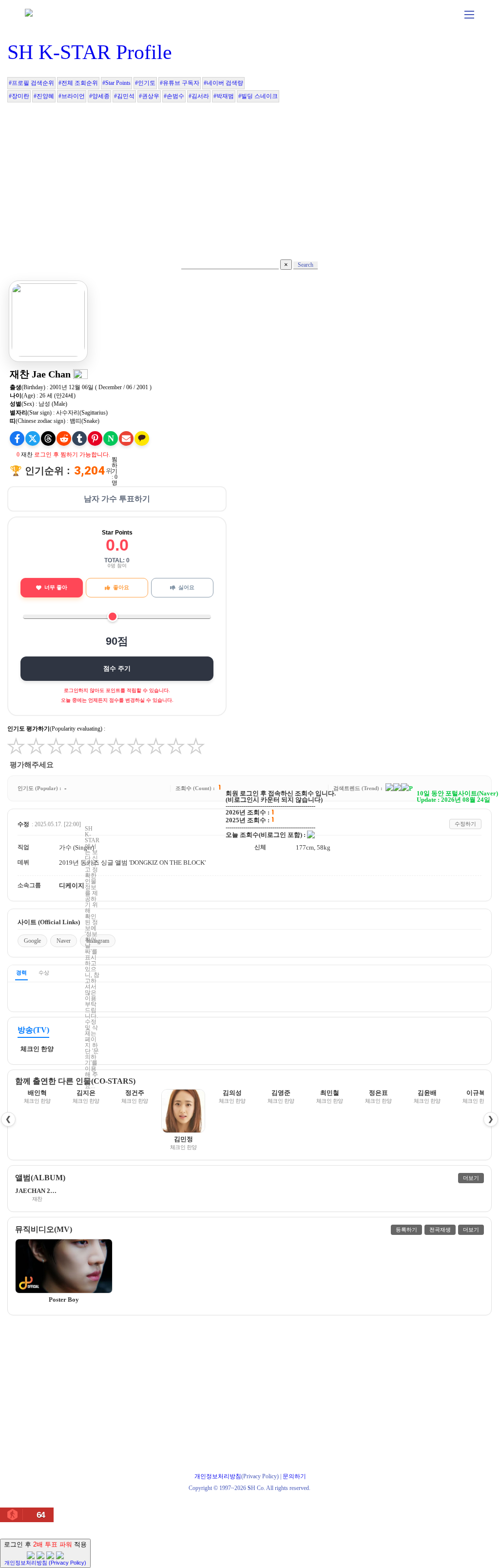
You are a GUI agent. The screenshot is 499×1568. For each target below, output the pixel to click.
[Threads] (48, 438)
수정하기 (465, 824)
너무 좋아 (55, 587)
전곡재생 (440, 1229)
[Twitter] (32, 438)
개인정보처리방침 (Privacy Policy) (45, 1563)
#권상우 (149, 96)
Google (32, 940)
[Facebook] (17, 438)
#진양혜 (44, 96)
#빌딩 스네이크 (258, 96)
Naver (64, 940)
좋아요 (121, 587)
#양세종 (99, 96)
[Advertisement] (249, 176)
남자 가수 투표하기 (117, 499)
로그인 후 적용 (45, 1553)
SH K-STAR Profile (89, 52)
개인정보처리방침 (217, 1476)
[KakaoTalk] (141, 438)
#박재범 (223, 96)
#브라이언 (71, 96)
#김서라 (199, 96)
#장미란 (19, 96)
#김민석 (124, 96)
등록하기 (406, 1229)
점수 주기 (117, 668)
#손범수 (174, 96)
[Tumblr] (79, 438)
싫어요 (186, 587)
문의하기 (294, 1476)
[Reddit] (64, 438)
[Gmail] (126, 438)
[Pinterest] (95, 438)
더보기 (471, 1178)
